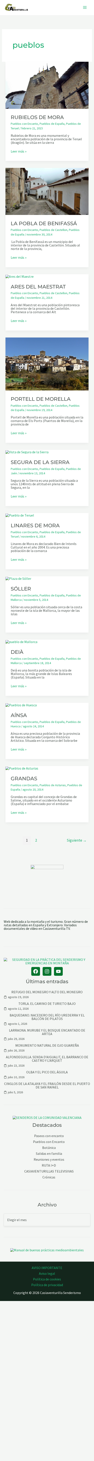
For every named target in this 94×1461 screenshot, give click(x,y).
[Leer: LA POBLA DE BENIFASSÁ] (47, 191)
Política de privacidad (47, 1285)
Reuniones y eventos (49, 1159)
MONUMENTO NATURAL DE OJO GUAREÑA (47, 1045)
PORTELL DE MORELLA (41, 399)
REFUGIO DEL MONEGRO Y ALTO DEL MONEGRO (47, 992)
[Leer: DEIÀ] (21, 641)
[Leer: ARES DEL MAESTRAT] (19, 276)
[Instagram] (47, 971)
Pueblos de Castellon (53, 230)
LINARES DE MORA (35, 525)
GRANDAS (24, 778)
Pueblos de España (52, 124)
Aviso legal (47, 1273)
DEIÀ (17, 652)
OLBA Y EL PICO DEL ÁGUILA (47, 1072)
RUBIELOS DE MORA (37, 117)
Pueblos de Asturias (53, 785)
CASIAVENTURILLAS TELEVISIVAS (49, 1171)
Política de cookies (47, 1279)
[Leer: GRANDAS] (21, 768)
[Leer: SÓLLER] (18, 578)
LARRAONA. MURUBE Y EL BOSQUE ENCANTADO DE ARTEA (47, 1032)
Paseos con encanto (49, 1136)
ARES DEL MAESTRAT (38, 287)
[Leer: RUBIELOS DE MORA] (47, 85)
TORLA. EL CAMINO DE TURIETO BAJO (47, 1003)
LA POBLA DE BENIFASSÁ (44, 223)
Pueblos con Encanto (24, 124)
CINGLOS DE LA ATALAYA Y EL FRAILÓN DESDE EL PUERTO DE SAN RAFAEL (47, 1085)
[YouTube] (58, 971)
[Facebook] (35, 971)
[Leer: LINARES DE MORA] (19, 515)
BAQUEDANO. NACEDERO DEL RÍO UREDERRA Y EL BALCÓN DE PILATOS (47, 1016)
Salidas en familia (49, 1153)
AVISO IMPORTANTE (47, 1267)
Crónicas (48, 1177)
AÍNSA (19, 715)
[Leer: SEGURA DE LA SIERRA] (27, 451)
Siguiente (77, 840)
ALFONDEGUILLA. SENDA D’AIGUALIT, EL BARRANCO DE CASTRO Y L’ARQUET (47, 1058)
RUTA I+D (49, 1165)
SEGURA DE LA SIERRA (40, 462)
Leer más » (18, 151)
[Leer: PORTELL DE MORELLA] (47, 363)
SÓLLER (21, 589)
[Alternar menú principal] (85, 7)
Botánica (49, 1148)
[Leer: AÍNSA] (21, 704)
